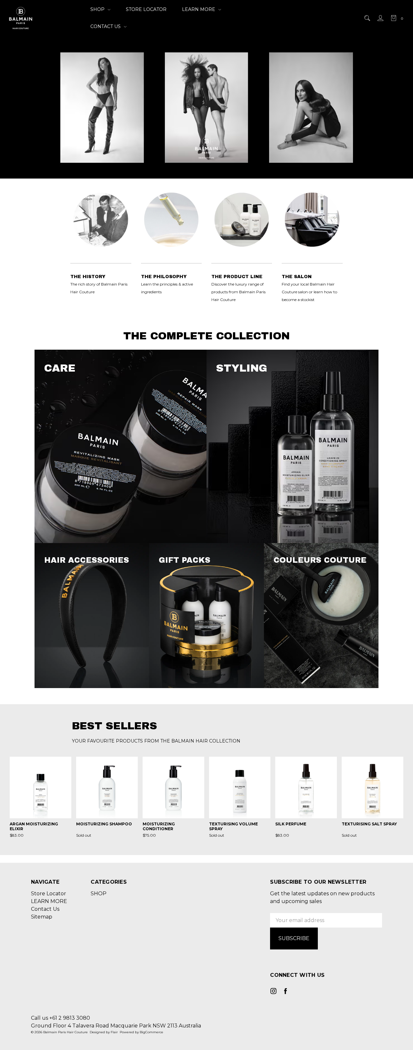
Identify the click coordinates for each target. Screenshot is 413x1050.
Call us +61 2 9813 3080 (60, 1018)
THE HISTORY (88, 276)
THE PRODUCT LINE (236, 276)
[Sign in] (380, 18)
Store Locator (146, 9)
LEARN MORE (199, 9)
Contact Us (106, 26)
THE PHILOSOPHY (164, 276)
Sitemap (41, 917)
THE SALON (297, 276)
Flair (114, 1032)
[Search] (367, 18)
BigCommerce (151, 1032)
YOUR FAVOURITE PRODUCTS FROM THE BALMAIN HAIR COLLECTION (156, 741)
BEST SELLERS (114, 726)
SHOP (98, 9)
